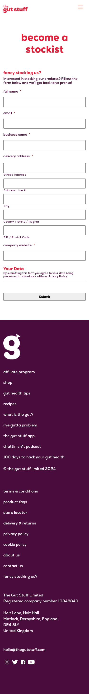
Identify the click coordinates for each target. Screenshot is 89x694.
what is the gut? (18, 414)
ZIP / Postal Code (16, 237)
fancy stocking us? (20, 576)
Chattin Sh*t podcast (22, 446)
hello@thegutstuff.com (24, 649)
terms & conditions (20, 491)
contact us (13, 565)
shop (7, 382)
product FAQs (15, 501)
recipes (9, 403)
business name (16, 134)
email (9, 113)
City (6, 206)
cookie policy (15, 544)
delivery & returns (19, 523)
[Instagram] (6, 662)
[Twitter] (15, 662)
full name (12, 91)
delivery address (18, 156)
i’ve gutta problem (20, 425)
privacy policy (15, 533)
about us (11, 555)
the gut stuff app (19, 435)
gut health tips (16, 393)
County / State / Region (21, 221)
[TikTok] (39, 662)
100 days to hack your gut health (34, 457)
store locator (15, 512)
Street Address (15, 174)
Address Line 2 (15, 190)
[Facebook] (23, 662)
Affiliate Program (19, 371)
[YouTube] (31, 662)
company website (19, 245)
